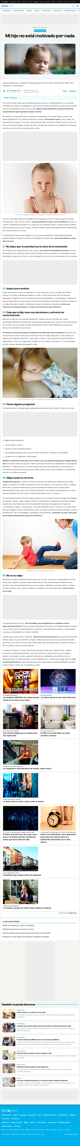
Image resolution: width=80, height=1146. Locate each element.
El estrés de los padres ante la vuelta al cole (34, 1053)
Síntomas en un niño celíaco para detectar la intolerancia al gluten (26, 937)
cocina (22, 1129)
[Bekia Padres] (7, 6)
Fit (70, 1)
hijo (4, 469)
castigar (15, 501)
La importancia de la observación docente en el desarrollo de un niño (44, 1026)
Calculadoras (63, 1115)
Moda (18, 1)
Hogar (66, 1)
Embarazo (5, 1122)
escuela (59, 485)
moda (10, 1129)
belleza (16, 1129)
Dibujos (72, 1115)
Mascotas (48, 1)
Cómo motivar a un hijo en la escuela (31, 1012)
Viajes (74, 1)
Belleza (24, 1)
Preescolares (41, 1122)
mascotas (40, 1129)
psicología (53, 1129)
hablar (64, 122)
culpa (45, 579)
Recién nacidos (16, 1122)
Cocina (30, 1)
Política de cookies (33, 1134)
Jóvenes (17, 1126)
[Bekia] (5, 2)
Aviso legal (5, 1134)
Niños (32, 1122)
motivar (52, 292)
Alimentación (6, 1115)
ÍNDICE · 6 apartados (40, 98)
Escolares (52, 1122)
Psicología (60, 1)
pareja (34, 1129)
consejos (35, 235)
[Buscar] (73, 6)
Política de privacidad (18, 1134)
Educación (44, 27)
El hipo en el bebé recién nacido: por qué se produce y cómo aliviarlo (27, 933)
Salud (53, 1)
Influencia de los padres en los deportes (32, 1067)
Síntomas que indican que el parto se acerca (18, 929)
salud (47, 1129)
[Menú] (77, 6)
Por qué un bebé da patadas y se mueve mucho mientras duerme (42, 1080)
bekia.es (4, 1129)
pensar (18, 228)
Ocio (39, 1115)
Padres (35, 1)
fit (64, 1129)
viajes (68, 1129)
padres (28, 1129)
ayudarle (6, 632)
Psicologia (21, 1051)
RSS (42, 1134)
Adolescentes (7, 1126)
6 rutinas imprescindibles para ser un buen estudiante (38, 1040)
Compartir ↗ (73, 91)
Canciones (5, 1119)
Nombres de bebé (49, 1115)
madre (23, 656)
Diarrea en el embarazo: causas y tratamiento (18, 925)
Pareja (41, 1)
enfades (36, 250)
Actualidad (12, 1)
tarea (16, 325)
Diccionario (15, 1119)
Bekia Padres (36, 27)
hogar (60, 1129)
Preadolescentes (63, 1122)
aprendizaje (43, 103)
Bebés (26, 1122)
